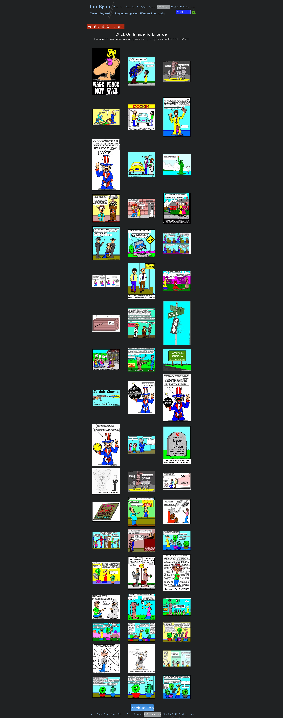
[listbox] (183, 12)
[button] (194, 12)
